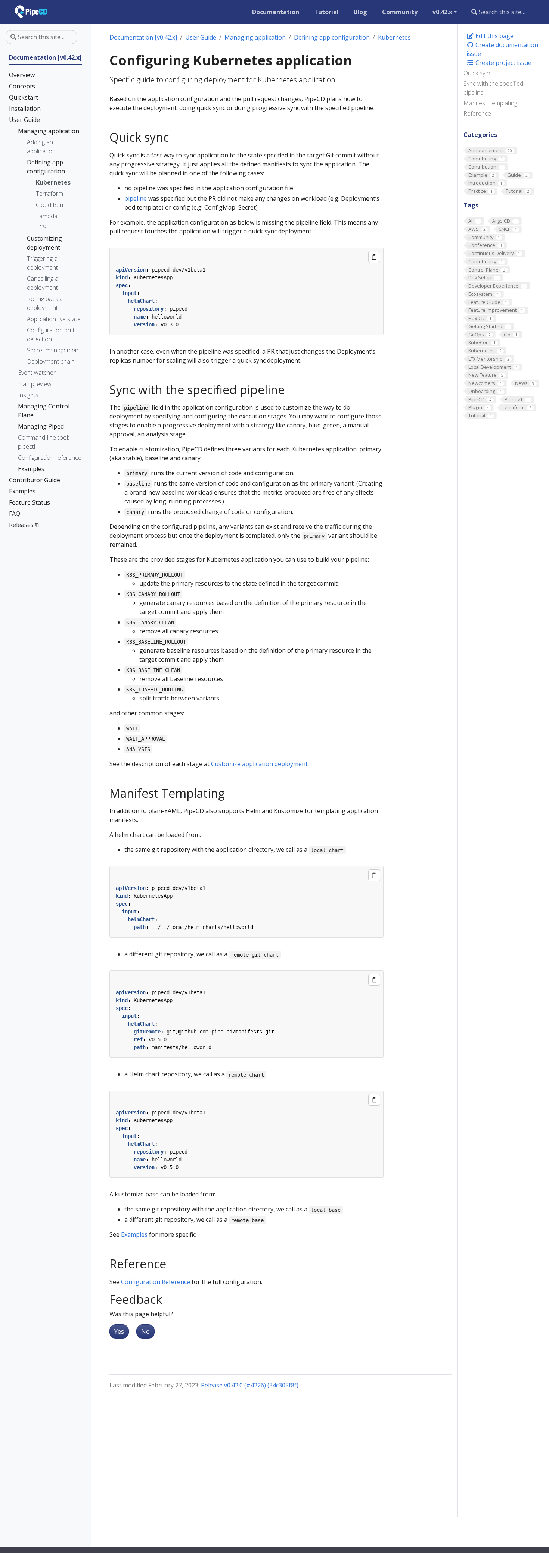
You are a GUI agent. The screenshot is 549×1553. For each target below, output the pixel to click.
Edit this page (494, 36)
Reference (477, 113)
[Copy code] (374, 257)
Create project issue (502, 63)
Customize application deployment (259, 764)
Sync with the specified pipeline (493, 88)
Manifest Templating (490, 103)
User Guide (200, 37)
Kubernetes (394, 37)
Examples (134, 1234)
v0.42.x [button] (442, 12)
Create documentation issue (502, 49)
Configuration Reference (155, 1282)
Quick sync (477, 73)
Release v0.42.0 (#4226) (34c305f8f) (249, 1385)
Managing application (255, 37)
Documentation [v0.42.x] (143, 37)
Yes (119, 1331)
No (145, 1331)
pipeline (135, 198)
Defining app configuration (332, 37)
